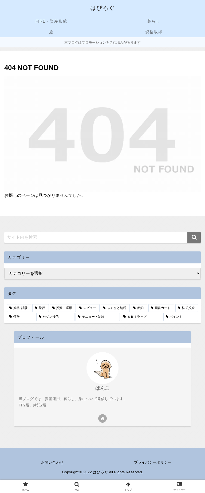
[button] (194, 237)
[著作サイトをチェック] (102, 418)
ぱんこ (102, 388)
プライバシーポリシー (152, 462)
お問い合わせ (52, 462)
